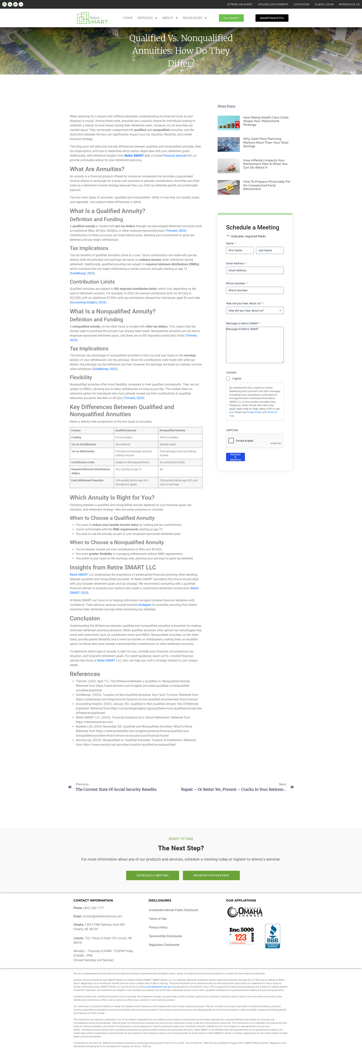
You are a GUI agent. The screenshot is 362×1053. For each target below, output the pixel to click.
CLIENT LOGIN (324, 4)
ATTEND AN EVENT (239, 4)
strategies (144, 605)
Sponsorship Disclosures (165, 936)
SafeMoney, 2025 (82, 273)
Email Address (236, 263)
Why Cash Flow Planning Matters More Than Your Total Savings (265, 142)
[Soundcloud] (21, 4)
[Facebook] (4, 4)
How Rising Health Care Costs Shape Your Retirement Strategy (265, 121)
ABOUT (167, 18)
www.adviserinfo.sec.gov (158, 986)
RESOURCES (192, 18)
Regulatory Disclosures (164, 945)
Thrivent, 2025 (175, 230)
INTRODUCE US (349, 4)
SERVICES (145, 18)
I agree (236, 378)
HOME (128, 18)
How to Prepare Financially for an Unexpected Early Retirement (267, 185)
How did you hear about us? (245, 303)
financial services (174, 155)
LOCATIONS (301, 4)
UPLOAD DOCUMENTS (273, 4)
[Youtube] (15, 4)
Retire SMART (79, 574)
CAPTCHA (232, 430)
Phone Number (237, 283)
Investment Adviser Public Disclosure (173, 910)
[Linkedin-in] (10, 4)
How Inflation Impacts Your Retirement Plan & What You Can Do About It (265, 163)
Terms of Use (157, 919)
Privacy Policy (254, 412)
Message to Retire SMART (243, 323)
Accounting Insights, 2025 (88, 302)
